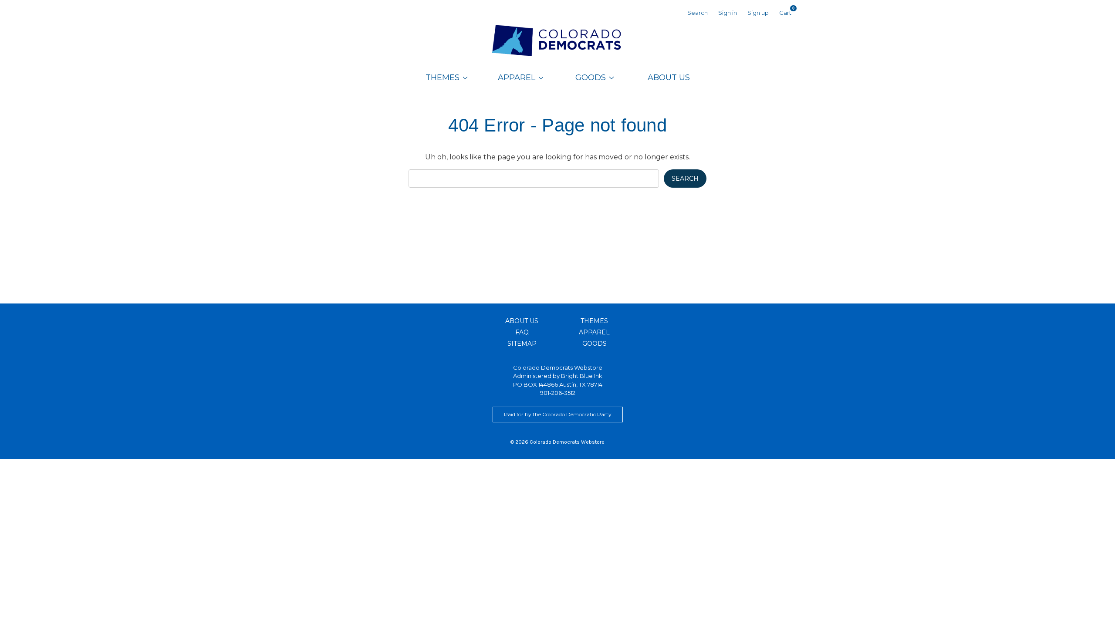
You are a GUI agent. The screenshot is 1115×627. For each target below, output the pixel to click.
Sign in (727, 12)
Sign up (758, 12)
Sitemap (522, 343)
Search (697, 12)
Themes (443, 77)
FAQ (522, 332)
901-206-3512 (557, 392)
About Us (669, 77)
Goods (590, 77)
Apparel (516, 77)
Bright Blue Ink (581, 375)
